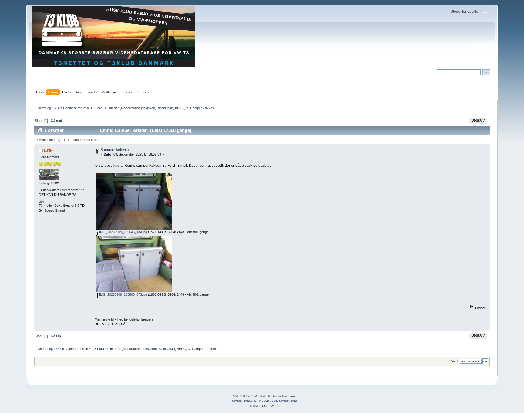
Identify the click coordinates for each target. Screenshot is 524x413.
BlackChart (165, 108)
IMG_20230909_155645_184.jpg (122, 232)
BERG (179, 108)
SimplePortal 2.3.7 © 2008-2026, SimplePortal (264, 400)
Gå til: (455, 361)
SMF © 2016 (261, 396)
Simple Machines (283, 396)
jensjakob (148, 108)
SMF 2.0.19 (241, 396)
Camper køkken (115, 149)
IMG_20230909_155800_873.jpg (122, 294)
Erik (48, 150)
